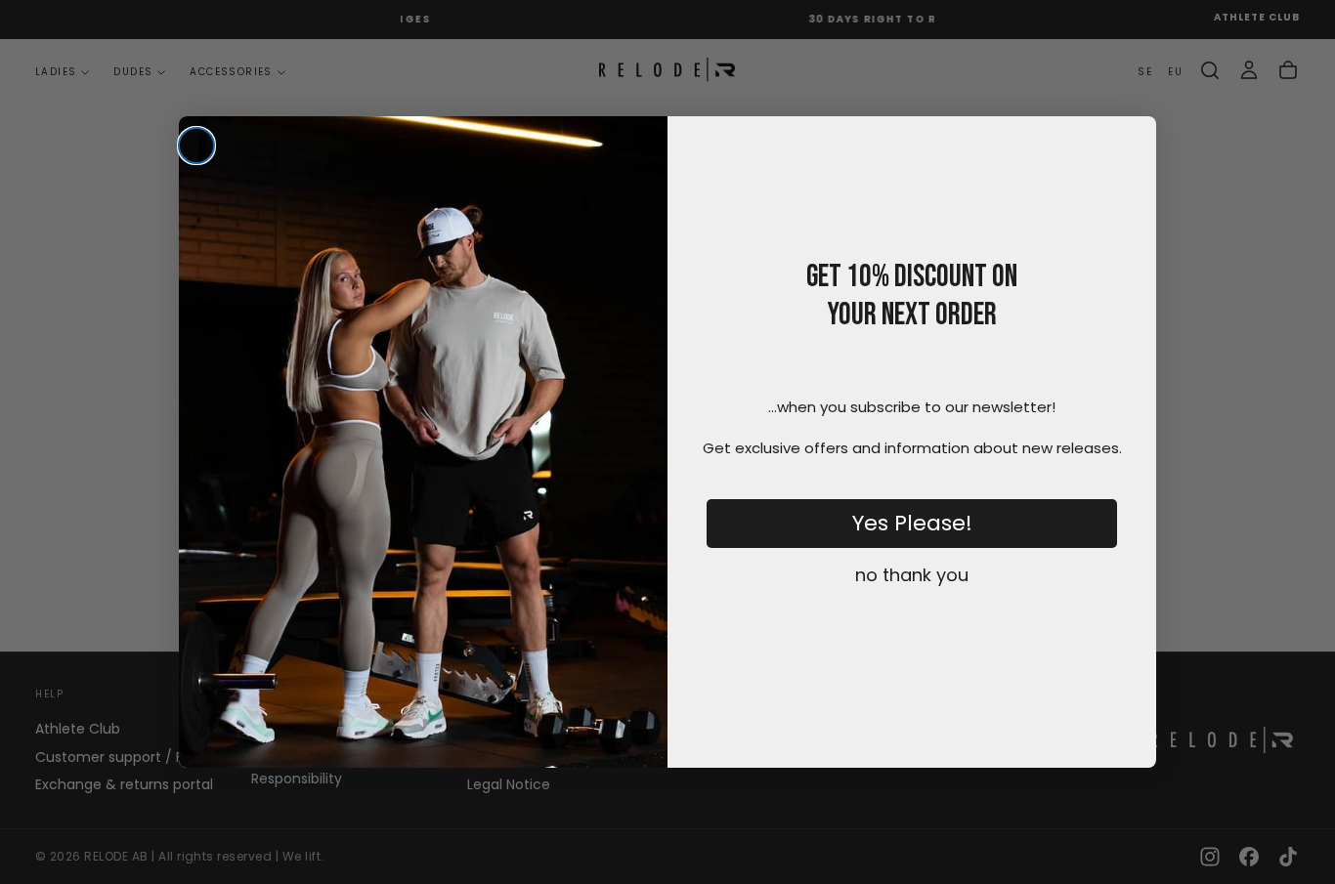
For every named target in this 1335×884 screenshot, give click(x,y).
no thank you (912, 575)
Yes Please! (912, 523)
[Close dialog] (196, 145)
